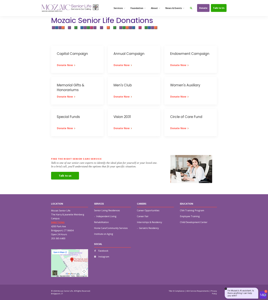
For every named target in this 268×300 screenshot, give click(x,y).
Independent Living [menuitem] (106, 216)
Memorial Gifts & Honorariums (70, 87)
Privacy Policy (214, 292)
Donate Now (65, 65)
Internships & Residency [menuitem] (149, 222)
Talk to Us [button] (218, 8)
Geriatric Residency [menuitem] (149, 228)
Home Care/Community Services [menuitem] (111, 228)
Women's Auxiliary (185, 85)
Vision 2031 (122, 116)
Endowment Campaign (189, 53)
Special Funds (68, 116)
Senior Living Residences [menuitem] (107, 210)
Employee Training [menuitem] (190, 216)
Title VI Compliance (177, 291)
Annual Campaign (128, 53)
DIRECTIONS (57, 222)
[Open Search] (191, 8)
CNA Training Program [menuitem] (192, 210)
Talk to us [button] (65, 175)
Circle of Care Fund (186, 116)
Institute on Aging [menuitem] (103, 233)
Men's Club (122, 85)
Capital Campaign (72, 53)
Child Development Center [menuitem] (193, 222)
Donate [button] (203, 8)
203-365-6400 (58, 238)
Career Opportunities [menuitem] (148, 210)
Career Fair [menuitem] (143, 216)
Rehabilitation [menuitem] (101, 222)
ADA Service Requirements (197, 291)
